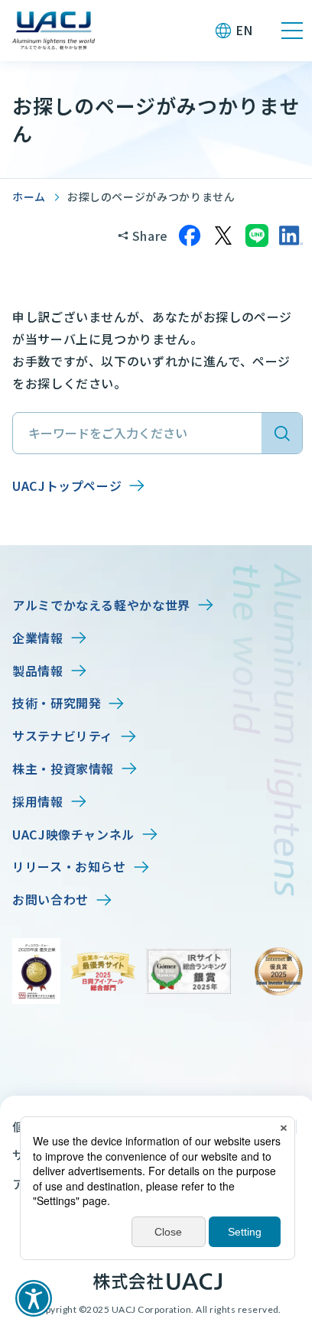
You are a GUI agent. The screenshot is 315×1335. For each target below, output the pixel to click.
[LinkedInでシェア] (290, 235)
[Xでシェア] (223, 235)
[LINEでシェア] (257, 235)
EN (244, 30)
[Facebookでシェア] (189, 235)
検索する (281, 433)
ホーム (29, 196)
